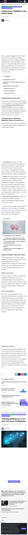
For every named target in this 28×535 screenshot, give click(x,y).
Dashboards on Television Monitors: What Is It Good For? (14, 83)
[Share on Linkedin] (25, 374)
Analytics (4, 6)
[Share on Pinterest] (22, 374)
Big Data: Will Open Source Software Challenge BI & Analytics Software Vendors (10, 403)
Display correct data (9, 88)
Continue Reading (14, 481)
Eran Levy (7, 20)
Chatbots (11, 506)
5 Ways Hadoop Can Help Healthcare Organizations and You (10, 396)
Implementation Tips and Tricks (10, 86)
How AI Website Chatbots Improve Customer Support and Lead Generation (17, 503)
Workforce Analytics (7, 8)
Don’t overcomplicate (9, 91)
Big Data (10, 6)
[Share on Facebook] (16, 374)
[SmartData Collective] (5, 1)
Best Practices (5, 414)
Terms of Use (9, 531)
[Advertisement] (14, 39)
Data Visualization (17, 6)
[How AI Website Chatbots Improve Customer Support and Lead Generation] (4, 503)
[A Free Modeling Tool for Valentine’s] (14, 227)
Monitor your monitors (9, 93)
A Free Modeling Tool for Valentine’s (12, 235)
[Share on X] (19, 374)
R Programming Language (24, 404)
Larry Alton (7, 428)
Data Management (19, 414)
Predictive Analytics (23, 402)
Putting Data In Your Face (9, 79)
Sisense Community (9, 210)
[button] (23, 528)
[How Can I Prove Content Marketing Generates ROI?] (23, 390)
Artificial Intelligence (5, 512)
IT (25, 414)
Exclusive (15, 506)
